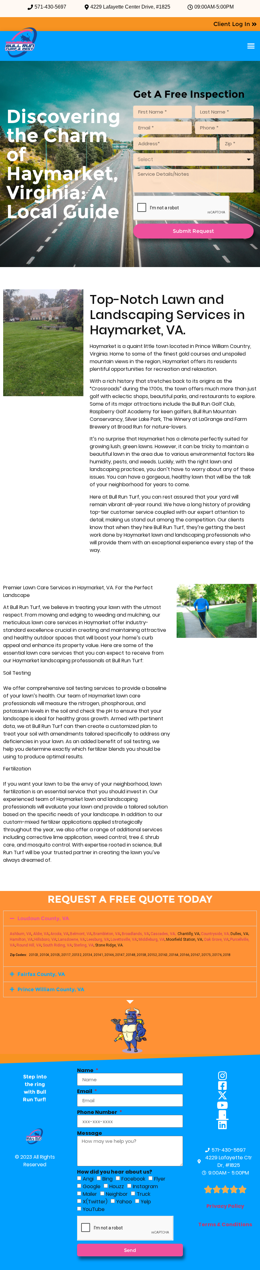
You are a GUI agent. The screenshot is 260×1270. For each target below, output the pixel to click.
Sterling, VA (84, 945)
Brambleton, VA (106, 934)
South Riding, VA (57, 945)
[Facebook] (225, 1085)
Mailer (90, 1194)
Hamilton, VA (21, 939)
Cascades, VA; (163, 934)
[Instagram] (225, 1076)
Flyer (160, 1178)
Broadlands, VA (135, 934)
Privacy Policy (225, 1206)
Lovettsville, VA (124, 939)
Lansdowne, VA (71, 939)
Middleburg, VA (152, 939)
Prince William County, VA (50, 989)
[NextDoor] (225, 1115)
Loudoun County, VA (43, 918)
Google (92, 1186)
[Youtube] (225, 1105)
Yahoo (124, 1201)
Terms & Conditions (225, 1224)
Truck (143, 1194)
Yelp (146, 1201)
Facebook (133, 1178)
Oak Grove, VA (216, 939)
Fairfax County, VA (41, 974)
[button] (251, 46)
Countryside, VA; (215, 934)
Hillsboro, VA (45, 939)
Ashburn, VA (20, 934)
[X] (225, 1095)
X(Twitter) (95, 1201)
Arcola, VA (59, 934)
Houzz (116, 1186)
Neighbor (117, 1194)
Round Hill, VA (28, 945)
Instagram (145, 1186)
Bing (107, 1178)
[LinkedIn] (225, 1125)
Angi (88, 1178)
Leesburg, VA (98, 939)
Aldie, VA (41, 934)
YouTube (94, 1209)
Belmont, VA (81, 934)
